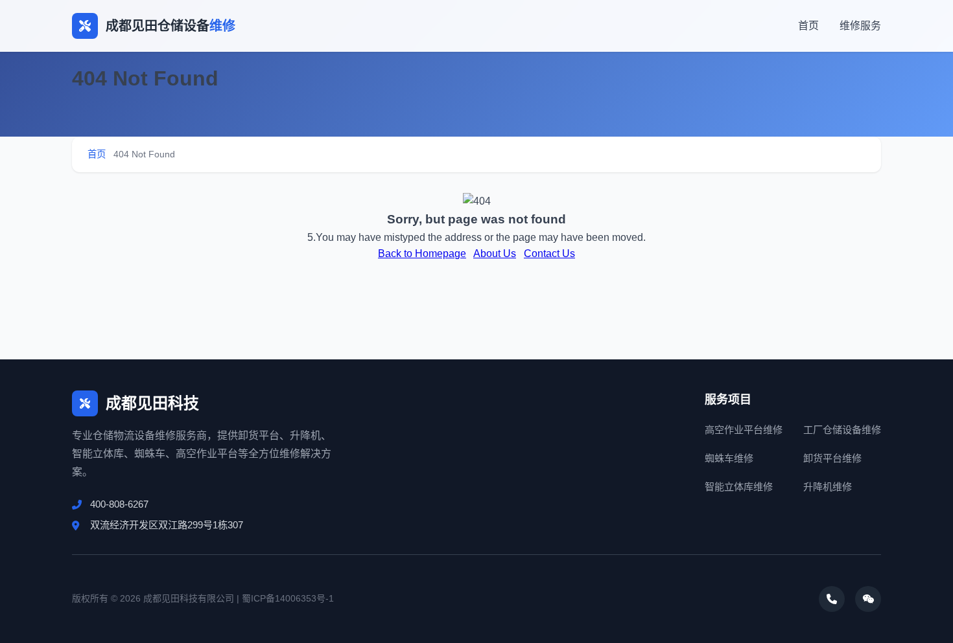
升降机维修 (827, 486)
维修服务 (860, 25)
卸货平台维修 (832, 458)
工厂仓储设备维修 (842, 429)
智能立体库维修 (739, 486)
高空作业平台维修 (743, 429)
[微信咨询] (868, 599)
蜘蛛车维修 (729, 458)
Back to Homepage (422, 253)
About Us (494, 253)
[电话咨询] (832, 599)
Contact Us (549, 253)
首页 (808, 25)
